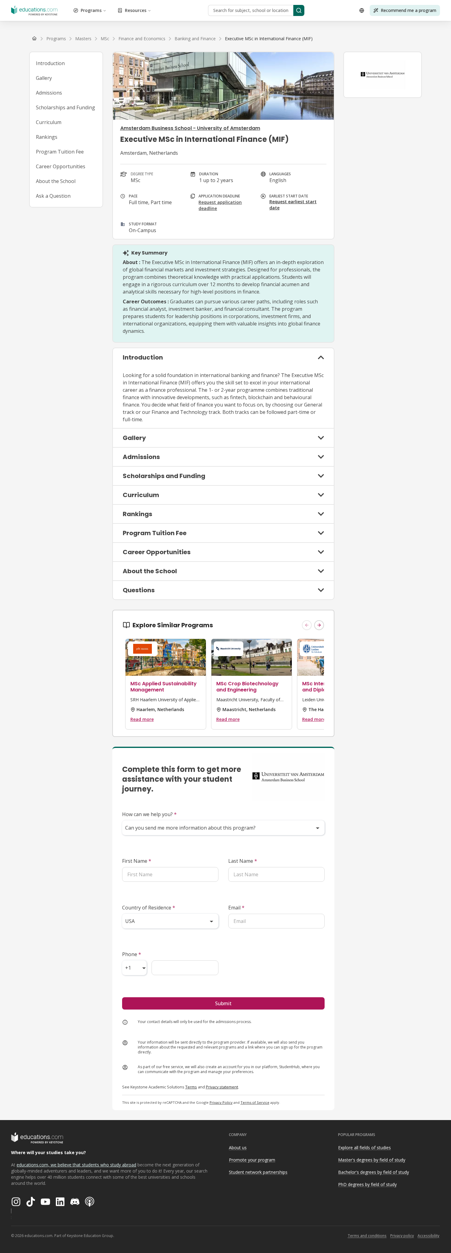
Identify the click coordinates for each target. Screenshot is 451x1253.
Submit (223, 1003)
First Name (136, 861)
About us (238, 1147)
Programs (91, 10)
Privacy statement (222, 1087)
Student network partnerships (258, 1172)
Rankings (46, 137)
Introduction (50, 63)
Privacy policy (402, 1235)
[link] (269, 39)
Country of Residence (148, 907)
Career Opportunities (60, 166)
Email (236, 907)
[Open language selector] (361, 10)
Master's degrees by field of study (371, 1160)
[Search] (298, 10)
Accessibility (428, 1235)
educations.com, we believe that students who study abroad (76, 1165)
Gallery (44, 78)
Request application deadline (220, 205)
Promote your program (252, 1160)
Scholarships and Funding (65, 107)
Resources (135, 10)
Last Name (242, 861)
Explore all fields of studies (364, 1147)
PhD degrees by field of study (367, 1184)
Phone (131, 954)
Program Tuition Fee (60, 151)
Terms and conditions (367, 1235)
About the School (55, 181)
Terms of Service (255, 1102)
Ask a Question (53, 196)
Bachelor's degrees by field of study (373, 1172)
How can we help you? (149, 814)
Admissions (49, 92)
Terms (191, 1087)
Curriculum (48, 122)
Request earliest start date (293, 205)
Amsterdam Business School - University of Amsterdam (190, 128)
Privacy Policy (221, 1102)
